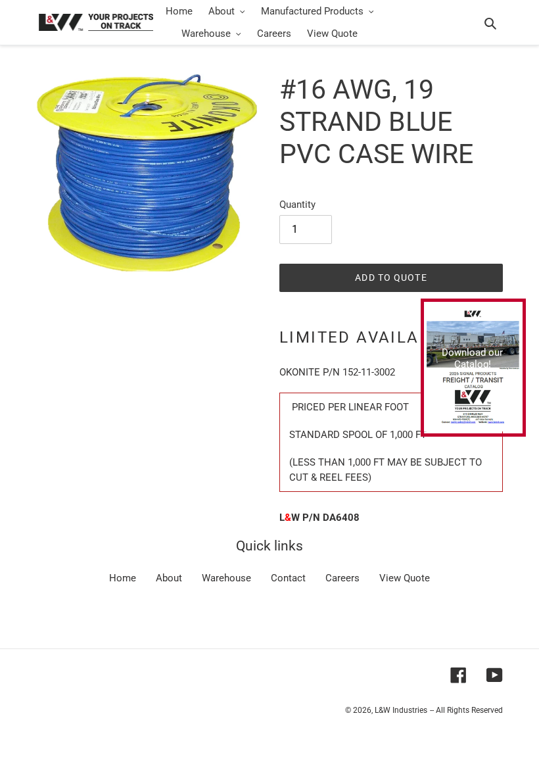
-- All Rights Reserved (466, 710)
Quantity (297, 204)
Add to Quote (391, 277)
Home (122, 578)
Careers (342, 578)
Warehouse (226, 578)
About (169, 578)
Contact (288, 578)
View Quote (404, 578)
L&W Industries (401, 710)
